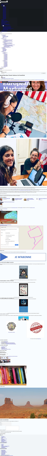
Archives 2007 (5, 65)
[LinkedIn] (2, 202)
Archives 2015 (5, 61)
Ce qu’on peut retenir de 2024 (6, 198)
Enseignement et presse (5, 36)
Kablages (1, 32)
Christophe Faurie (3, 450)
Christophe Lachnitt (3, 451)
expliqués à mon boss (32, 207)
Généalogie (4, 42)
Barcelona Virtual (17, 79)
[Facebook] (0, 202)
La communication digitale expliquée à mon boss (9, 44)
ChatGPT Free (39, 338)
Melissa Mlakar (4, 50)
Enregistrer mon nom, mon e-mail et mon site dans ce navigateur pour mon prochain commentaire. (11, 431)
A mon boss (2, 444)
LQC (2, 438)
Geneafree (2, 445)
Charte (9, 332)
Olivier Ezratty (3, 454)
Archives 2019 (5, 57)
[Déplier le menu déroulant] (6, 39)
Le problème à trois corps (4, 346)
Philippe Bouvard (6, 341)
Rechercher (44, 73)
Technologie (12, 78)
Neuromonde (2, 439)
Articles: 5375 (1, 210)
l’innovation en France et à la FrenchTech (39, 79)
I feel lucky (13, 332)
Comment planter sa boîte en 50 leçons (8, 41)
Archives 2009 (5, 64)
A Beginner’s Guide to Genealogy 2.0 (8, 43)
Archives (2, 51)
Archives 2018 (5, 58)
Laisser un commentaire (2, 433)
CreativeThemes (11, 455)
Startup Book (2, 441)
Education (7, 78)
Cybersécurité (4, 39)
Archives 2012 (5, 63)
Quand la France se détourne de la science (43, 199)
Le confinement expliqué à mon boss (7, 47)
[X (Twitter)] (1, 202)
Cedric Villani (14, 189)
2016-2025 (4, 53)
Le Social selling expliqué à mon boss (8, 45)
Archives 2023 (5, 55)
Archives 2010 (5, 59)
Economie (4, 78)
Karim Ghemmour (5, 49)
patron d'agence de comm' (14, 207)
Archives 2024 (5, 54)
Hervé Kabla (4, 48)
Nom (1, 422)
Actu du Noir (2, 436)
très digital (21, 207)
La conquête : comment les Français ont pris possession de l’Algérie (30, 199)
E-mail (1, 423)
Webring (11, 332)
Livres (3, 37)
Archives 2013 (5, 62)
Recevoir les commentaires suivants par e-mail (6, 432)
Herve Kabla (2, 342)
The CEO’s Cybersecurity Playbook (8, 40)
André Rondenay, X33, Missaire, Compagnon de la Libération (18, 199)
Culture (2, 78)
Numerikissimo (3, 447)
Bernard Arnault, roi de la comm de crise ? (10, 342)
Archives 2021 (5, 56)
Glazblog (2, 437)
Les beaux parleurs (3, 452)
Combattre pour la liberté (4, 348)
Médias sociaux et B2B (6, 46)
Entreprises (9, 78)
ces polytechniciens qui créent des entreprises (12, 356)
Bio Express (4, 35)
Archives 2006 (5, 66)
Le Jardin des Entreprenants (4, 446)
